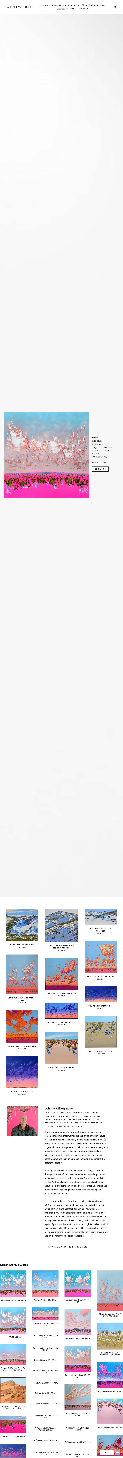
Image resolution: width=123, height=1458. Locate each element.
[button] (62, 8)
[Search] (115, 7)
